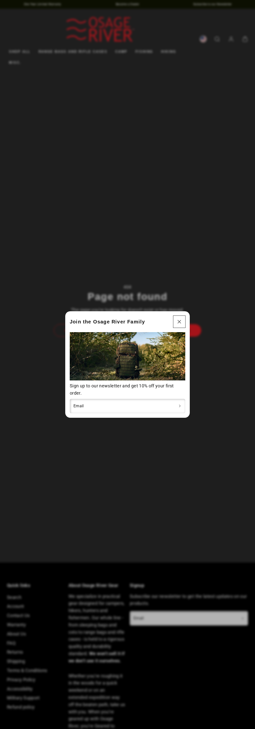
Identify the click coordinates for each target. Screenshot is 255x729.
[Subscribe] (179, 406)
